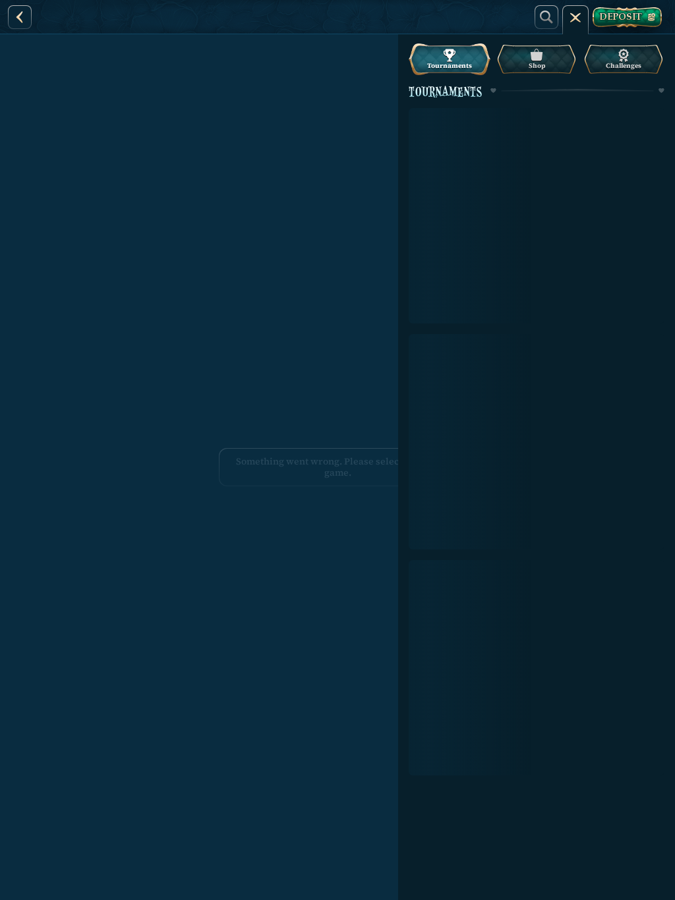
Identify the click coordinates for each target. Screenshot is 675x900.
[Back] (20, 17)
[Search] (546, 17)
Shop (537, 65)
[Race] (575, 17)
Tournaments (449, 65)
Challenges (623, 65)
